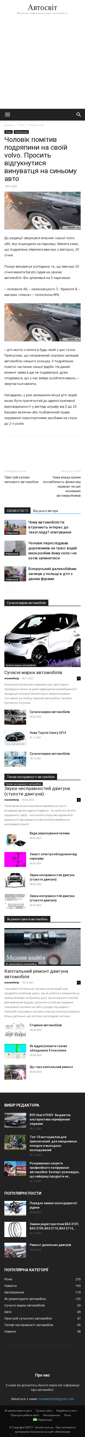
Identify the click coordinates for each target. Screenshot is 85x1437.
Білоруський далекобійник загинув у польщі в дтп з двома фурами (52, 574)
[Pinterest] (28, 450)
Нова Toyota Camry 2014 (48, 732)
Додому (9, 125)
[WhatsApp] (38, 450)
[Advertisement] (42, 64)
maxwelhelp (11, 678)
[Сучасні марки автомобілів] (42, 639)
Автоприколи (51, 1415)
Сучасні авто (44, 1410)
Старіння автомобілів (46, 1025)
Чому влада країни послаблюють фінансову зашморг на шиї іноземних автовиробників (62, 486)
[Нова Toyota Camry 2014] (15, 738)
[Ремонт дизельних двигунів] (15, 1250)
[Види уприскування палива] (15, 838)
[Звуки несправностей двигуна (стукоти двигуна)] (15, 880)
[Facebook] (8, 450)
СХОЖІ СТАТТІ (17, 511)
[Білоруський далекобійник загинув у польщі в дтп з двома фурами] (15, 573)
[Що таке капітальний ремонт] (15, 1072)
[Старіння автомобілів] (15, 1030)
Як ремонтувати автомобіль (21, 963)
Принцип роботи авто (25, 1415)
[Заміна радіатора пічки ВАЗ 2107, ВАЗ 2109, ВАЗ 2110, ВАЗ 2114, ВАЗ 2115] (15, 1229)
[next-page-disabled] (14, 590)
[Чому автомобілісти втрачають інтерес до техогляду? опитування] (15, 527)
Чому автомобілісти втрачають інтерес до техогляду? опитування (49, 527)
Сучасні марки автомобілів (21, 665)
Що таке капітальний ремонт (51, 1067)
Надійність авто (66, 1410)
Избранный (36, 125)
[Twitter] (18, 450)
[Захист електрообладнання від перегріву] (15, 859)
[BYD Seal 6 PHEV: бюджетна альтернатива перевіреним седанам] (15, 1120)
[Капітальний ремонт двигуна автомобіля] (42, 947)
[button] (7, 115)
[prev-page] (7, 590)
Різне (21, 125)
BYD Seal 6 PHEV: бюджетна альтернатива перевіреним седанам (50, 1119)
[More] (49, 450)
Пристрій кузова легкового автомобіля (21, 479)
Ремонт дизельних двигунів (50, 1245)
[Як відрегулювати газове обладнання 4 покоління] (15, 1051)
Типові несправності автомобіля (23, 783)
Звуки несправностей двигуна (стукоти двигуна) (37, 791)
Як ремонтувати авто (18, 1410)
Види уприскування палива (50, 833)
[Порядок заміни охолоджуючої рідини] (15, 1208)
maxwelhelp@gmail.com (56, 1399)
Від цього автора (45, 511)
